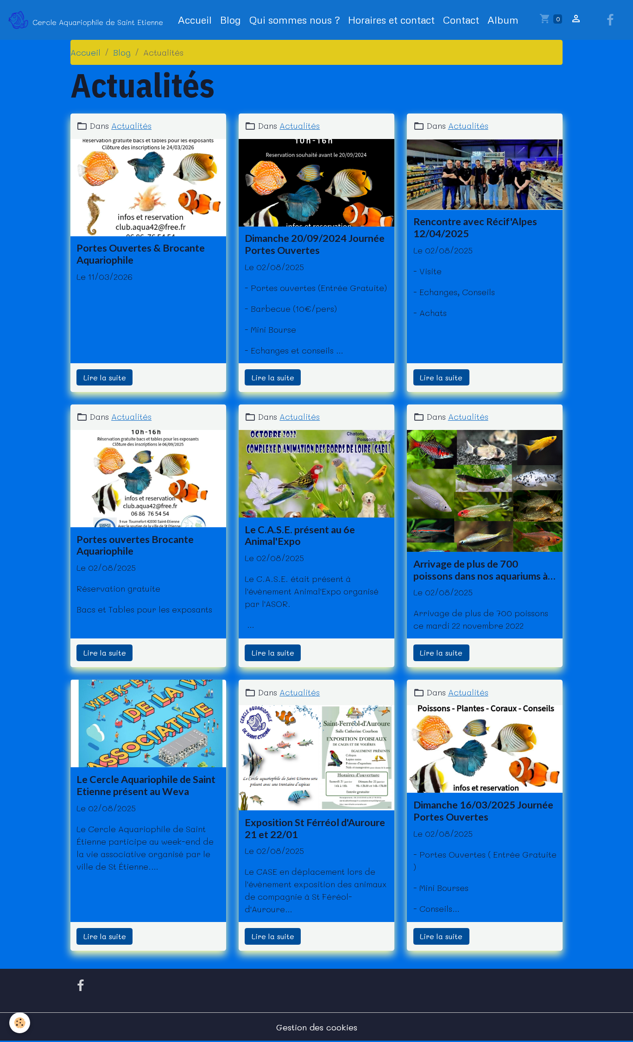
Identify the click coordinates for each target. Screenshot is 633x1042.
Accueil (195, 19)
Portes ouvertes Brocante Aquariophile (135, 545)
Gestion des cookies (316, 1027)
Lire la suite (104, 377)
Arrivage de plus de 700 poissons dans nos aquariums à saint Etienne (480, 570)
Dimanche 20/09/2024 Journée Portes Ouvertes (315, 244)
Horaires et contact (391, 19)
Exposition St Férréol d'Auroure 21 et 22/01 (315, 828)
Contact (461, 19)
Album (503, 19)
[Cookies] (19, 1022)
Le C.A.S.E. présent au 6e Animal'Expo (300, 536)
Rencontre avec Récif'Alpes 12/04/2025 (475, 228)
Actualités (131, 125)
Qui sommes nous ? (294, 19)
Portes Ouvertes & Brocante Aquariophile (140, 254)
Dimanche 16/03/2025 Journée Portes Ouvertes (483, 811)
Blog (230, 19)
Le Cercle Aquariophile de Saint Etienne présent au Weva (145, 785)
